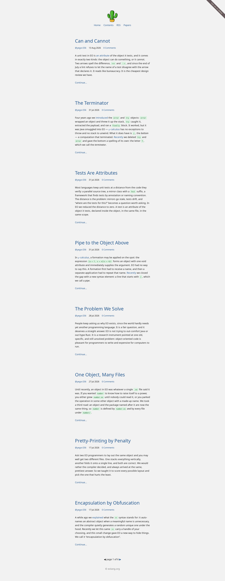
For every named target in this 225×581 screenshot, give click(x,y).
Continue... (81, 82)
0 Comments (109, 47)
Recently (118, 137)
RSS (119, 25)
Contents (109, 25)
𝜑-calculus (114, 129)
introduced (102, 117)
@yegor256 (80, 47)
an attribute (102, 55)
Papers (127, 25)
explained (97, 517)
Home (97, 25)
